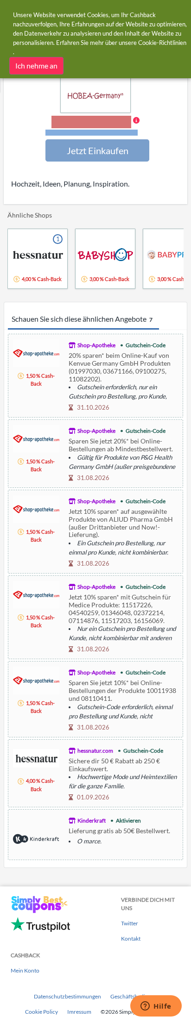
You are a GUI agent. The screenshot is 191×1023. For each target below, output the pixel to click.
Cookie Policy (41, 1011)
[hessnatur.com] (36, 757)
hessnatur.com (95, 750)
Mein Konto (25, 970)
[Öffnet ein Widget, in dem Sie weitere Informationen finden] (156, 1006)
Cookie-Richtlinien (162, 42)
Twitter (129, 923)
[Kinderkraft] (36, 837)
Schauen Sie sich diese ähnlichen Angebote (82, 318)
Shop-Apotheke (96, 345)
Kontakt (130, 938)
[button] (95, 126)
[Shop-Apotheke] (36, 352)
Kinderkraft (91, 820)
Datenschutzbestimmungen (67, 996)
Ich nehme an (36, 65)
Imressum (79, 1011)
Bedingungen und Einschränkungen (91, 133)
